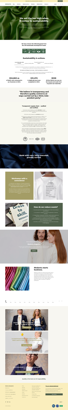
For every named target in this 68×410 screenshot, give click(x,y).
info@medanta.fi (12, 392)
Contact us (46, 4)
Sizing (23, 392)
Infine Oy (18, 183)
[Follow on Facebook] (5, 401)
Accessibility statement (36, 395)
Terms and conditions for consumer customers (36, 386)
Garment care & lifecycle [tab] (49, 63)
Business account (25, 395)
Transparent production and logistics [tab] (39, 63)
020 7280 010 (13, 394)
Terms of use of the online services (36, 392)
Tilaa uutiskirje (54, 394)
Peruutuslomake (34, 397)
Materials (32, 4)
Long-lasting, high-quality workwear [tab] (19, 63)
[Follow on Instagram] (7, 401)
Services (23, 387)
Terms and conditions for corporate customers (36, 389)
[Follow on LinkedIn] (9, 401)
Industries (18, 4)
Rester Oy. (47, 222)
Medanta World (39, 4)
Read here (34, 250)
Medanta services (26, 4)
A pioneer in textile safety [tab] (29, 63)
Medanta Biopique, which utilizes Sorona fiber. (37, 73)
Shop (14, 4)
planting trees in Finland (47, 220)
